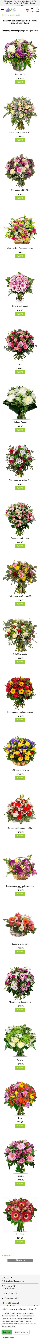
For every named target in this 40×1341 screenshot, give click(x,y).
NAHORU (7, 1255)
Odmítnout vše (8, 1338)
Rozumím (6, 1332)
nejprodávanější (13, 31)
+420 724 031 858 (10, 1293)
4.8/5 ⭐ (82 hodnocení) (10, 1303)
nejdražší (34, 31)
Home (4, 15)
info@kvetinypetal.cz (11, 1298)
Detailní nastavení (21, 1332)
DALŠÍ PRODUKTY (20, 1260)
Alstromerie (15, 15)
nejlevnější (25, 31)
